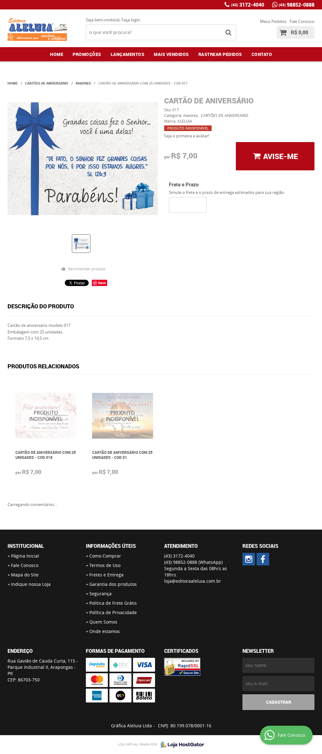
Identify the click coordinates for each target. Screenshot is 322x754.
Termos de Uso (104, 565)
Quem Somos (103, 622)
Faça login (130, 20)
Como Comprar (105, 556)
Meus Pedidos (273, 21)
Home (56, 54)
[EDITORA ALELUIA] (248, 559)
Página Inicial (25, 556)
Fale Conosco (302, 21)
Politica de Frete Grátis (113, 603)
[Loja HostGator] (180, 744)
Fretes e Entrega (106, 575)
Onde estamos (104, 631)
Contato (262, 54)
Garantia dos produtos (113, 584)
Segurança (100, 594)
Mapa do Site (25, 575)
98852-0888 (296, 4)
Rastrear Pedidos (220, 54)
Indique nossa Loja (31, 584)
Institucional (26, 545)
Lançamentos (128, 54)
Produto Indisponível (45, 415)
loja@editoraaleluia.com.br (192, 581)
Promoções (87, 54)
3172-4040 (247, 4)
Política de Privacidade (113, 612)
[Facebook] (263, 559)
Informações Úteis (111, 545)
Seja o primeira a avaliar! (186, 136)
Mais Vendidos (171, 54)
